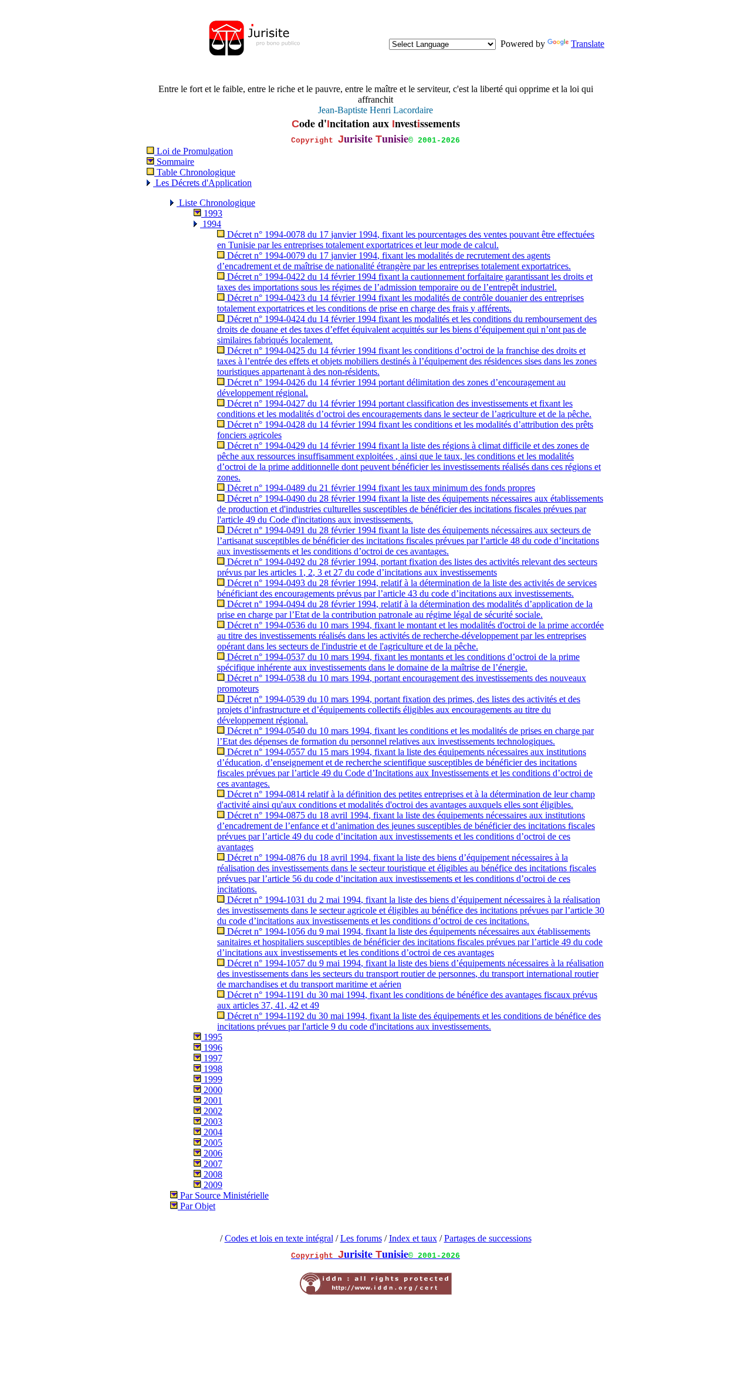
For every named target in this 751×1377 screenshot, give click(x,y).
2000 (211, 1090)
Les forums (361, 1238)
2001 (211, 1100)
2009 (211, 1185)
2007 (211, 1164)
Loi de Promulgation (193, 151)
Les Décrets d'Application (202, 183)
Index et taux (413, 1238)
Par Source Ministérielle (223, 1195)
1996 (211, 1048)
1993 (211, 213)
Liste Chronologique (216, 203)
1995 (211, 1037)
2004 (211, 1132)
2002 (211, 1111)
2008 (211, 1174)
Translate (587, 44)
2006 (211, 1153)
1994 (210, 224)
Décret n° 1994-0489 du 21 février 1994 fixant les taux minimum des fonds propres (380, 488)
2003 (211, 1121)
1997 (211, 1058)
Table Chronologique (194, 172)
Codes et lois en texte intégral (279, 1238)
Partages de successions (488, 1238)
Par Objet (196, 1206)
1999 (211, 1079)
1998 (211, 1069)
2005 (211, 1143)
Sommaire (174, 162)
